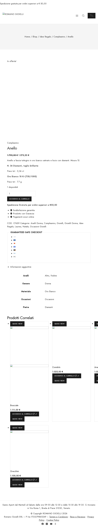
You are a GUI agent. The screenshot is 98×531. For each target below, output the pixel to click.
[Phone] (55, 524)
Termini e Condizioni (58, 516)
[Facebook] (43, 524)
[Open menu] (77, 15)
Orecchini (14, 471)
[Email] (51, 524)
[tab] (50, 267)
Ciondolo (56, 367)
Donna (48, 283)
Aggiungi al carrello (19, 199)
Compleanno (13, 142)
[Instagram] (47, 524)
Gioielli (60, 223)
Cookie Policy (52, 520)
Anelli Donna (37, 223)
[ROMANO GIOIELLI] (13, 16)
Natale (26, 226)
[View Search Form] (83, 15)
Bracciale (14, 405)
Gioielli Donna (71, 223)
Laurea (18, 226)
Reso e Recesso (77, 516)
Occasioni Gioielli (38, 226)
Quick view (17, 324)
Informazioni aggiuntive (20, 266)
